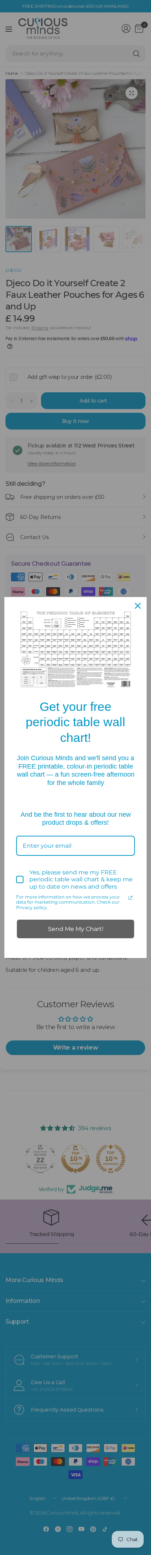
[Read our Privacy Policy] (130, 897)
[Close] (138, 606)
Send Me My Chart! (75, 928)
